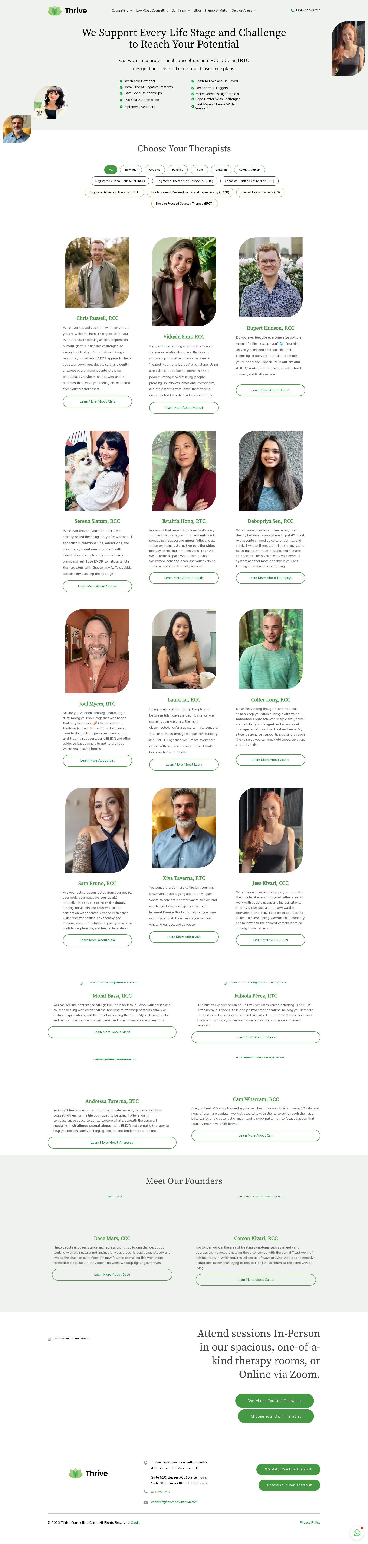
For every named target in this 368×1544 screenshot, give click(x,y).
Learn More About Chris (97, 401)
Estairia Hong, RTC (184, 521)
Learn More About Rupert (270, 390)
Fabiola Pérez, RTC (255, 996)
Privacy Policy (310, 1522)
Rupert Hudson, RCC (270, 328)
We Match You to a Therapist (274, 1400)
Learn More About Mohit (112, 1032)
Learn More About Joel (97, 760)
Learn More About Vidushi (183, 407)
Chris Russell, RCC (97, 318)
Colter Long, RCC (270, 700)
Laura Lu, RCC (184, 700)
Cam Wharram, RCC (256, 1099)
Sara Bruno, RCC (97, 883)
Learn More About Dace (112, 1274)
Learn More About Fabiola (256, 1037)
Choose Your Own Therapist (276, 1416)
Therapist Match (216, 11)
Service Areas (242, 11)
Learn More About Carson (256, 1279)
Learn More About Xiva (184, 937)
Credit (135, 1522)
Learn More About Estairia (184, 578)
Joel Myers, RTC (97, 704)
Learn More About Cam (256, 1135)
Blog (197, 11)
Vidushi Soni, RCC (183, 337)
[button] (357, 1533)
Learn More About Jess (270, 940)
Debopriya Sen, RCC (270, 521)
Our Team (179, 11)
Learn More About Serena (97, 586)
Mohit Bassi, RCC (112, 996)
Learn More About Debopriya (270, 578)
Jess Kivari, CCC (271, 883)
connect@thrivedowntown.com (174, 1502)
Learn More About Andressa (112, 1142)
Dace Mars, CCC (112, 1238)
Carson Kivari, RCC (256, 1238)
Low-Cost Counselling (152, 11)
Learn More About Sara (97, 940)
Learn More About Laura (184, 764)
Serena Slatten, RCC (97, 521)
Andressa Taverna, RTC (112, 1101)
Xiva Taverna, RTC (184, 878)
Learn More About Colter (270, 759)
